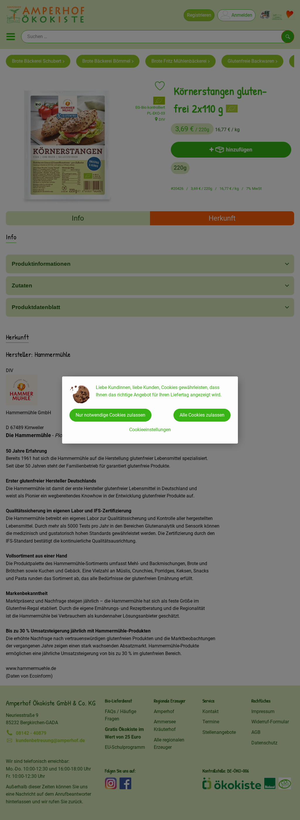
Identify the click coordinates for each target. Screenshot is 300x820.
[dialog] (150, 410)
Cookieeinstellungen (150, 429)
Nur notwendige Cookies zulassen (110, 415)
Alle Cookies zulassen (202, 415)
